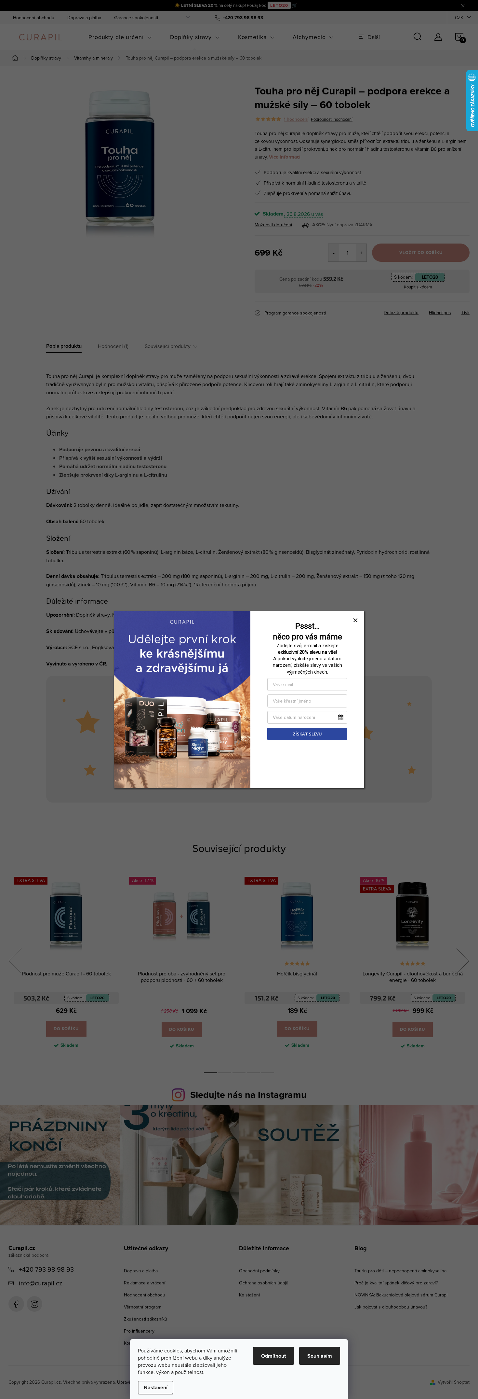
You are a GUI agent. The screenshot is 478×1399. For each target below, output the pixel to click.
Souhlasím (319, 1356)
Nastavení (155, 1387)
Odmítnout (273, 1356)
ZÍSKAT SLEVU (307, 734)
